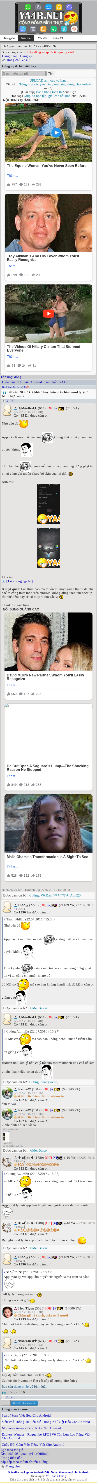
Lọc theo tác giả (12, 1450)
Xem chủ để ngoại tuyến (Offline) (24, 1453)
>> (12, 401)
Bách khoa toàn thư (50, 92)
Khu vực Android (29, 382)
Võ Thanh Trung (56, 1476)
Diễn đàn (8, 382)
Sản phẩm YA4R (56, 382)
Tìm (50, 73)
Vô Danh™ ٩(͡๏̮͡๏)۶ (54, 895)
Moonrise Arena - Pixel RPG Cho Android (31, 1428)
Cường (34, 895)
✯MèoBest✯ (38, 1008)
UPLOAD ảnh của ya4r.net (48, 80)
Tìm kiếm (6, 387)
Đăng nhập (10, 56)
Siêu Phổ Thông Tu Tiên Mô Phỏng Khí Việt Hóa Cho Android (46, 1422)
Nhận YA (58, 38)
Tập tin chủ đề (19, 387)
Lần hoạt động (11, 377)
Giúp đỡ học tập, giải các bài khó (47, 96)
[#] (56, 408)
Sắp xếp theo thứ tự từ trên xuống (24, 1462)
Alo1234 (76, 895)
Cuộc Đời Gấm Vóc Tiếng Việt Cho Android (33, 1444)
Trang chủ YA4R (18, 60)
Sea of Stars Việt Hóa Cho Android (26, 1415)
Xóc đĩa (42, 38)
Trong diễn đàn (11, 1458)
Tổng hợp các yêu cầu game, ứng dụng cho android (55, 84)
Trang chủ (10, 38)
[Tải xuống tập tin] (19, 581)
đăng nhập (21, 1386)
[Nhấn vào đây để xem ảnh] (48, 504)
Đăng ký (26, 56)
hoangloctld (49, 1082)
